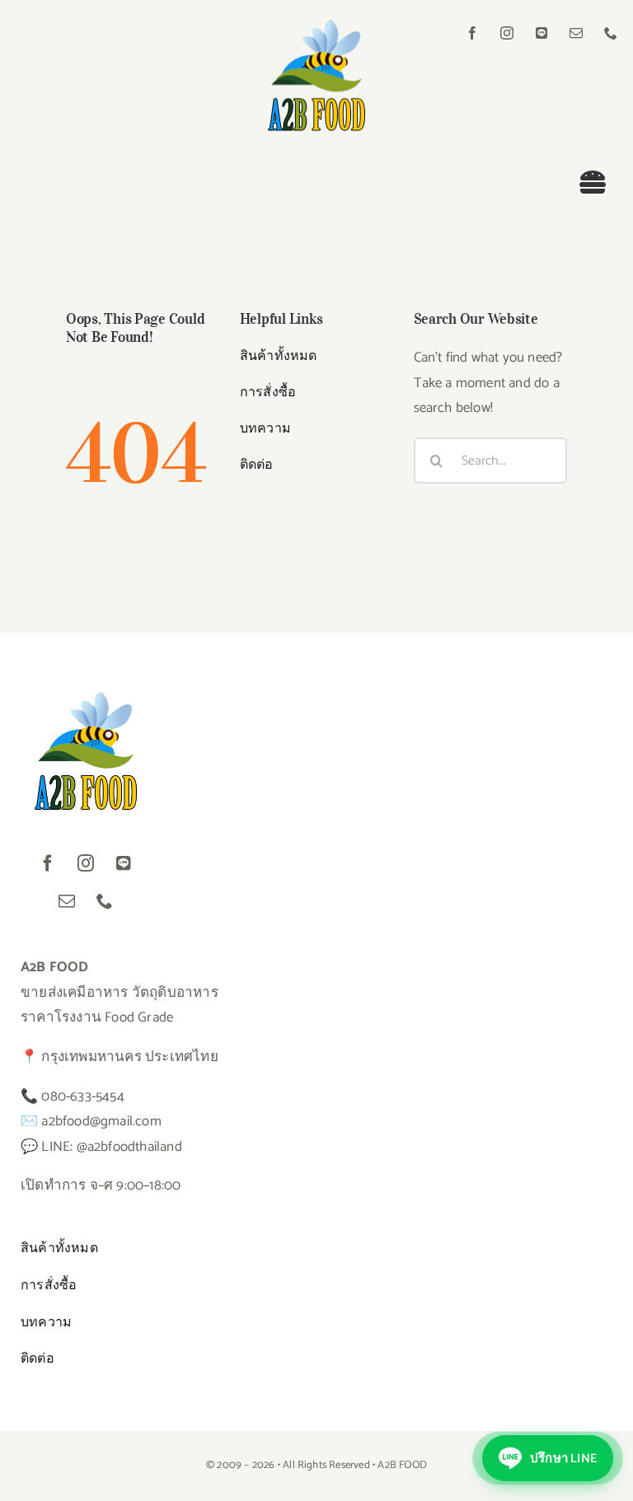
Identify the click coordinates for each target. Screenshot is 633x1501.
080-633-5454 (82, 1096)
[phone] (611, 33)
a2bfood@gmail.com (101, 1121)
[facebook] (472, 33)
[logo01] (316, 26)
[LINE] (541, 33)
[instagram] (507, 33)
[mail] (576, 33)
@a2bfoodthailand (129, 1146)
